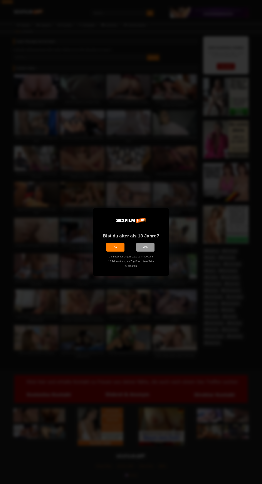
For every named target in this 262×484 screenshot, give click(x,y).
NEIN (145, 247)
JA (115, 247)
